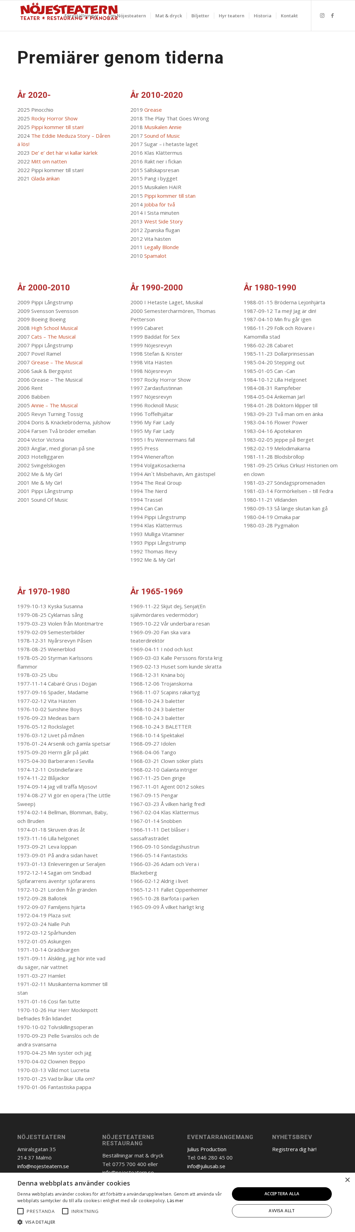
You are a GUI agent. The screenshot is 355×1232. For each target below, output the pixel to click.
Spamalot (155, 255)
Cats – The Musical (53, 336)
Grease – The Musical (57, 362)
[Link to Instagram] (322, 15)
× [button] (347, 1180)
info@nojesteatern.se (43, 1166)
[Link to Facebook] (332, 15)
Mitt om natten (49, 161)
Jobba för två (159, 204)
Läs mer (175, 1201)
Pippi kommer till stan (170, 195)
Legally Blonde (161, 247)
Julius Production (206, 1149)
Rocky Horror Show (54, 118)
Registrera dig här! (294, 1149)
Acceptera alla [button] (282, 1194)
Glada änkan (45, 178)
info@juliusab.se (206, 1166)
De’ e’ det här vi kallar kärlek (64, 152)
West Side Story (163, 221)
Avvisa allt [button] (282, 1211)
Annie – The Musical (54, 405)
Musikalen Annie (163, 127)
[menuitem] (81, 15)
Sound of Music (162, 135)
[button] (20, 1211)
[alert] (177, 1202)
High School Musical (54, 327)
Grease (153, 109)
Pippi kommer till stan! (58, 127)
